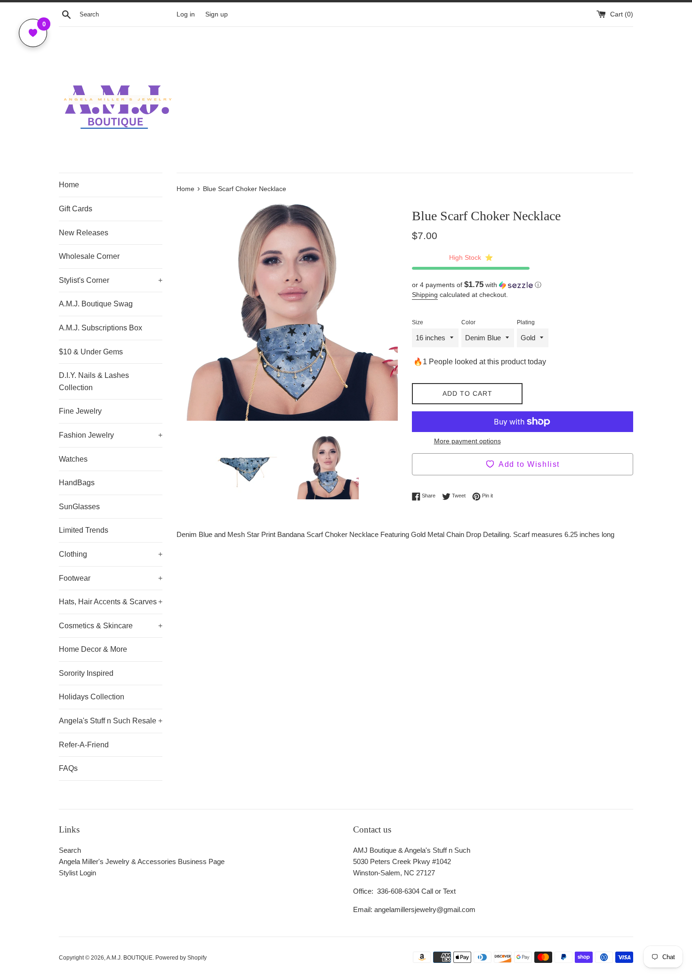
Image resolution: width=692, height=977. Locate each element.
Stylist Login (77, 873)
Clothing (110, 554)
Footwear (110, 578)
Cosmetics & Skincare (110, 626)
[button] (522, 284)
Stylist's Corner (110, 280)
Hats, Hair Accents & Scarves (110, 602)
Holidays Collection (91, 697)
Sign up (216, 14)
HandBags (77, 483)
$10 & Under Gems (91, 352)
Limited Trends (83, 530)
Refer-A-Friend (84, 745)
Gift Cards (75, 209)
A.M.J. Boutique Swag (96, 304)
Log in (186, 14)
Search (70, 850)
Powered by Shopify (181, 957)
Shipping (425, 294)
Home (69, 185)
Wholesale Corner (89, 256)
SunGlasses (79, 507)
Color (468, 322)
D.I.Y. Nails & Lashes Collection (94, 381)
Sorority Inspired (86, 673)
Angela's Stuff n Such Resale (110, 721)
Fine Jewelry (80, 411)
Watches (73, 459)
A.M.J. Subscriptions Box (100, 328)
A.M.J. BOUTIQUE (129, 957)
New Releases (83, 233)
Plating (526, 322)
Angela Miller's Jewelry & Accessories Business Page (142, 861)
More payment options (467, 441)
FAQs (68, 768)
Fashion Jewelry (110, 435)
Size (417, 322)
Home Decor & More (93, 649)
